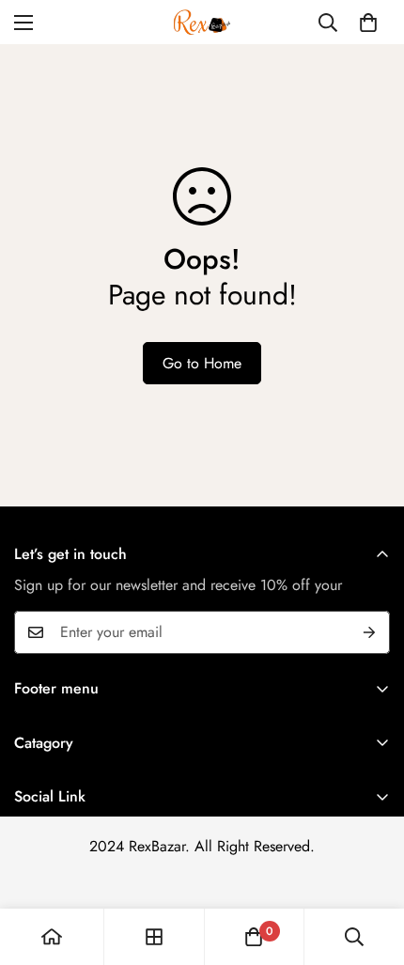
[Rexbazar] (202, 22)
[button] (368, 22)
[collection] (154, 936)
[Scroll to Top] (370, 865)
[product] (51, 937)
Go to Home (202, 363)
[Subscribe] (369, 632)
